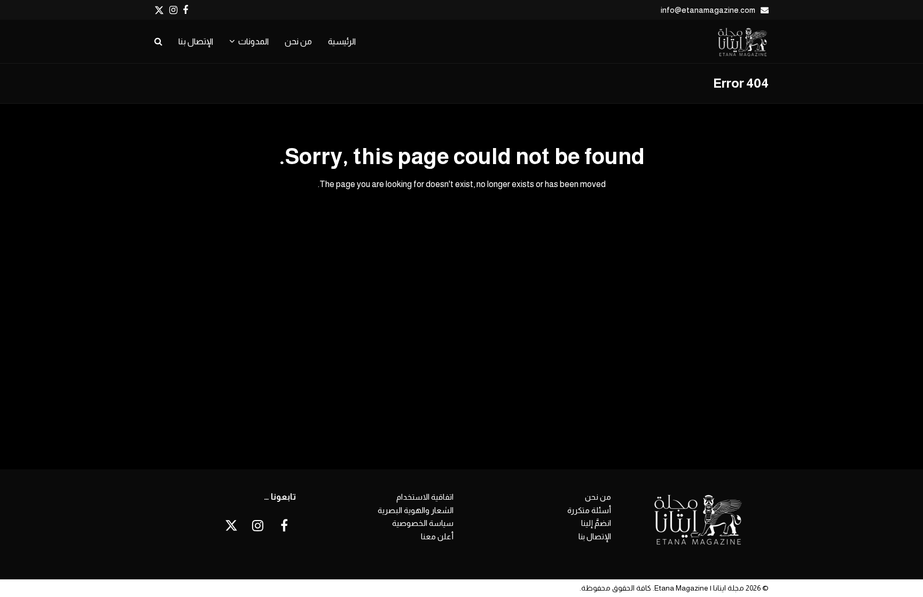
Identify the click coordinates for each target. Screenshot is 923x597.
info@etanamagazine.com (708, 9)
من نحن (598, 496)
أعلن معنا (437, 536)
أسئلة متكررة (589, 510)
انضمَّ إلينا (596, 523)
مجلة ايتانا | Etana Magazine (699, 588)
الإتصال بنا (594, 536)
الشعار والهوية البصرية (415, 510)
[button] (158, 41)
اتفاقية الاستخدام (424, 496)
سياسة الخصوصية (422, 523)
